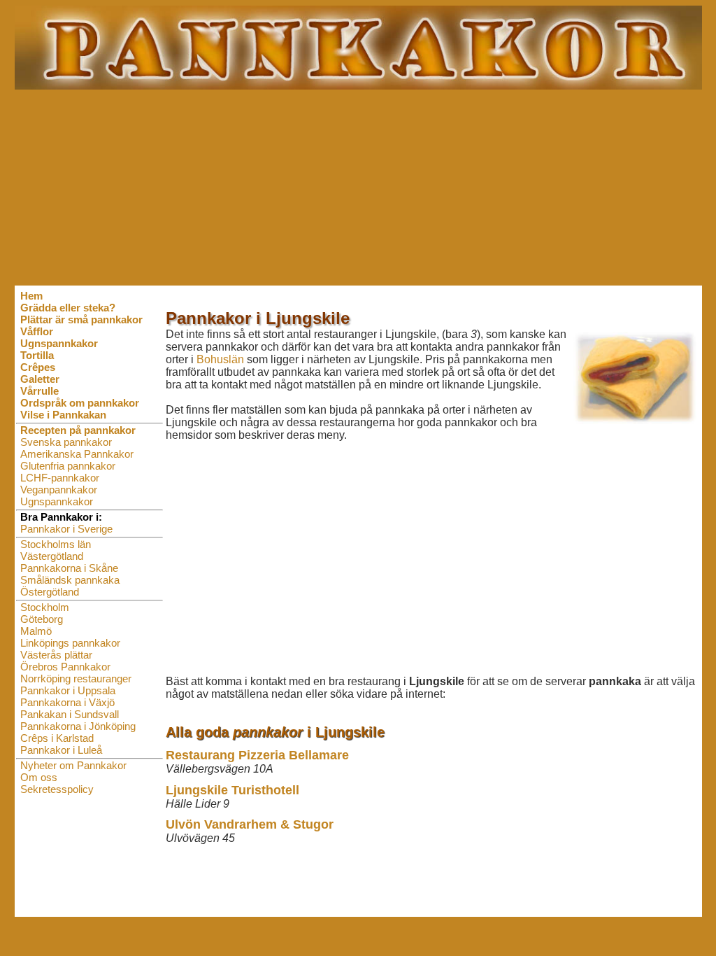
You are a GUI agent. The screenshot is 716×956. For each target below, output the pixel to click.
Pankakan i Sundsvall (69, 714)
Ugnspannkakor (56, 501)
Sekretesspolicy (57, 789)
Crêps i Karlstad (57, 738)
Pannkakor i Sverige (66, 529)
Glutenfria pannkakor (67, 466)
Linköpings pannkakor (70, 643)
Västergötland (51, 556)
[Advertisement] (358, 188)
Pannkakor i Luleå (61, 750)
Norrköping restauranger (75, 678)
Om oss (38, 777)
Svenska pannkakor (66, 442)
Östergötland (49, 592)
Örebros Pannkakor (65, 667)
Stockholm (44, 607)
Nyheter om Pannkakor (73, 765)
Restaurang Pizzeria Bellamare (257, 755)
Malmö (36, 631)
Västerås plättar (56, 655)
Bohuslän (220, 359)
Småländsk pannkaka (70, 580)
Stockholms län (55, 544)
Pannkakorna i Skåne (69, 568)
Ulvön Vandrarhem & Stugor (250, 824)
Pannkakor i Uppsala (67, 690)
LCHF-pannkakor (59, 478)
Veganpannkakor (58, 489)
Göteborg (41, 619)
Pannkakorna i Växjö (67, 702)
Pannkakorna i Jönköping (78, 726)
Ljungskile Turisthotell (232, 790)
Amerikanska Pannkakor (77, 454)
